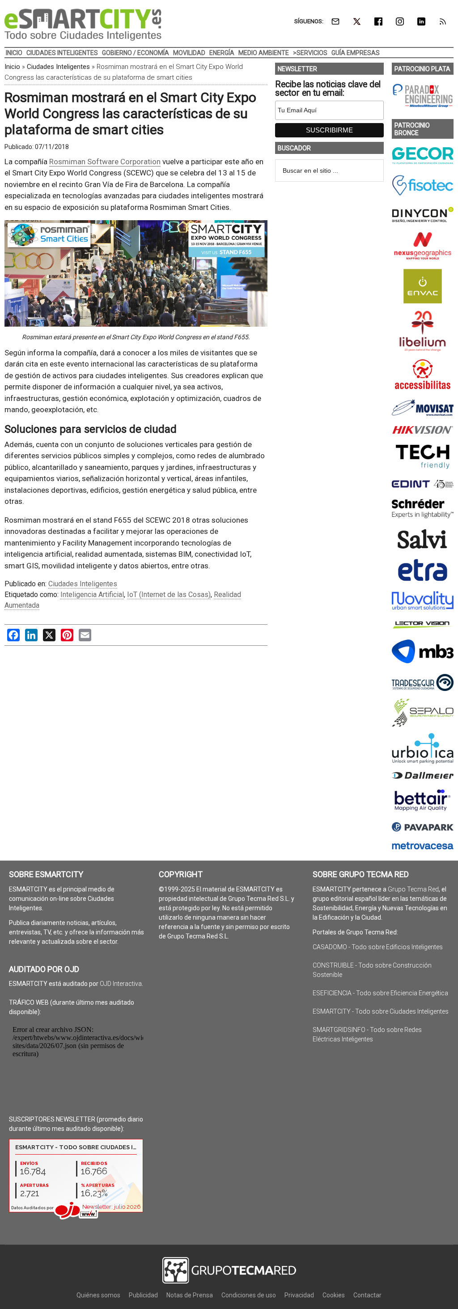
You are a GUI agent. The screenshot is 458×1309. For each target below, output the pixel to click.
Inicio (12, 67)
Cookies (333, 1295)
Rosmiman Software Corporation (105, 161)
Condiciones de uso (248, 1295)
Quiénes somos (98, 1295)
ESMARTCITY (82, 24)
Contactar (367, 1295)
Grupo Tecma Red (413, 889)
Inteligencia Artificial (92, 594)
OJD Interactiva (121, 983)
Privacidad (299, 1295)
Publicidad (143, 1295)
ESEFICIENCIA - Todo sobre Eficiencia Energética (380, 993)
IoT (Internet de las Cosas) (169, 594)
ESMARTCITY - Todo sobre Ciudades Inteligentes (381, 1011)
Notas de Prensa (189, 1295)
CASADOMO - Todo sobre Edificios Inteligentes (378, 947)
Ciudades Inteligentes (58, 67)
